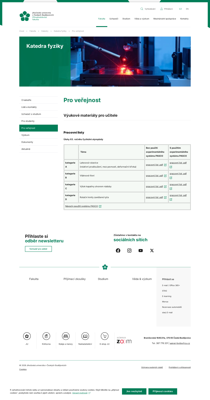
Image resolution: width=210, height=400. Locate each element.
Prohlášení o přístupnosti (180, 367)
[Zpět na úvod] (36, 16)
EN (187, 9)
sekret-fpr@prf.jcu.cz (180, 343)
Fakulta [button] (101, 18)
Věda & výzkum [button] (142, 279)
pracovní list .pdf (154, 164)
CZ (180, 9)
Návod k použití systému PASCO (81, 206)
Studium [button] (126, 18)
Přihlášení (168, 9)
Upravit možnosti (79, 393)
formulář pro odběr (38, 249)
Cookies (23, 369)
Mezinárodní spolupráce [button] (164, 18)
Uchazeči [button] (113, 18)
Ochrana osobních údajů (152, 367)
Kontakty (184, 18)
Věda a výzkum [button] (141, 18)
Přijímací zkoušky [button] (75, 279)
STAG (164, 291)
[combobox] (149, 9)
